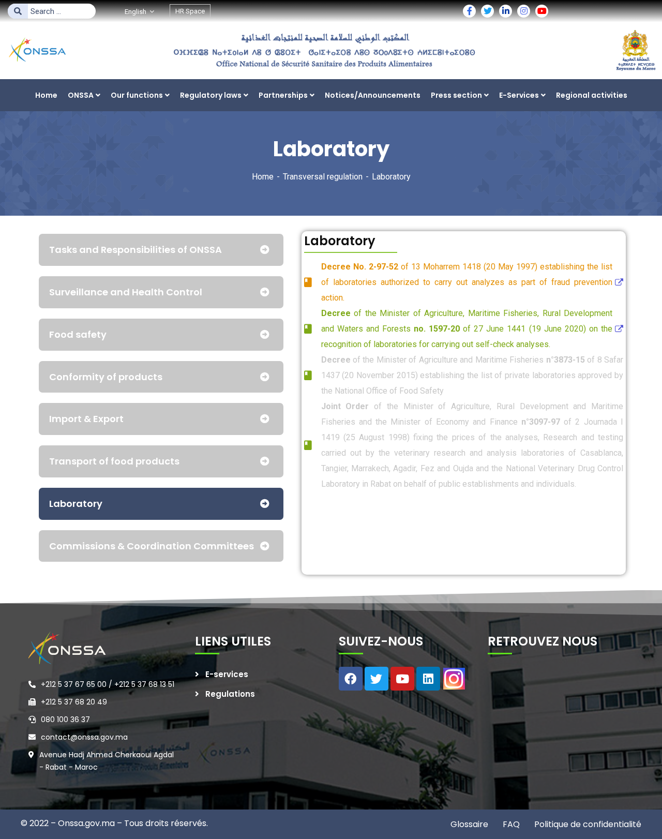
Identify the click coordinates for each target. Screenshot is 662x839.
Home (263, 177)
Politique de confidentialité (586, 824)
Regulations (230, 693)
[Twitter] (376, 679)
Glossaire (469, 824)
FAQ (510, 824)
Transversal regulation (323, 177)
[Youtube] (402, 679)
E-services (226, 674)
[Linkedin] (428, 679)
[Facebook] (351, 679)
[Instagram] (454, 679)
